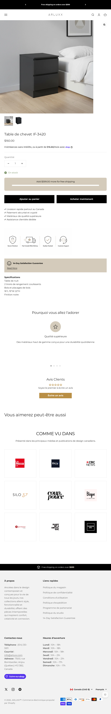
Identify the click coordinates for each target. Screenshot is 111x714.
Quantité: (9, 157)
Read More (12, 268)
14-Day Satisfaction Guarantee (59, 618)
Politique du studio (53, 613)
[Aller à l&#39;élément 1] (8, 121)
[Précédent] (25, 4)
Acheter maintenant (81, 199)
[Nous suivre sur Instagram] (13, 689)
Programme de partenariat (57, 608)
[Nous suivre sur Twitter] (6, 689)
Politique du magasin (54, 587)
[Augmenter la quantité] (22, 163)
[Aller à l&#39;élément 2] (18, 121)
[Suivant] (85, 4)
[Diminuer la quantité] (8, 163)
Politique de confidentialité (57, 592)
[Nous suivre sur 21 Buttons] (20, 689)
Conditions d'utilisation (55, 597)
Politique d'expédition (55, 602)
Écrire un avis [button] (55, 395)
